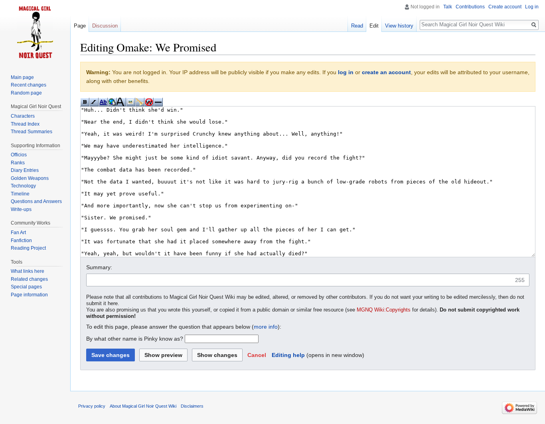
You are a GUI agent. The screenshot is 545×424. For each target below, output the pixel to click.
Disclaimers (192, 406)
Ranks (18, 163)
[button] (256, 355)
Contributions (470, 7)
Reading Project (28, 248)
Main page (22, 77)
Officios (19, 155)
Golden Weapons (30, 178)
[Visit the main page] (35, 32)
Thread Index (25, 124)
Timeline (20, 194)
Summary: (99, 267)
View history (399, 26)
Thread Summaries (31, 131)
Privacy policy (91, 406)
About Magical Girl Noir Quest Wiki (143, 406)
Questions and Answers (36, 201)
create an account (386, 72)
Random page (26, 93)
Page (80, 26)
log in (345, 72)
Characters (23, 116)
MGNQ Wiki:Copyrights (384, 310)
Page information (29, 295)
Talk (447, 7)
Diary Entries (25, 170)
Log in (532, 7)
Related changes (29, 279)
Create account (504, 7)
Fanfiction (21, 240)
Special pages (26, 287)
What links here (27, 271)
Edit (374, 26)
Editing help (288, 355)
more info (266, 326)
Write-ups (21, 209)
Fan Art (18, 232)
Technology (23, 186)
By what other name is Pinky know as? (134, 338)
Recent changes (28, 85)
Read (357, 26)
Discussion (105, 26)
